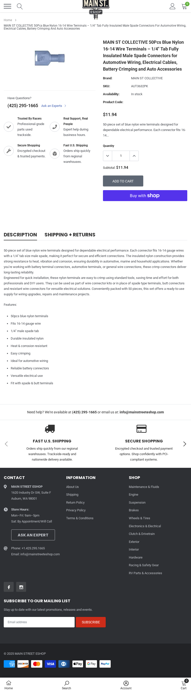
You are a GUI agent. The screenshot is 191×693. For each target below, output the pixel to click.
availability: (111, 94)
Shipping (72, 494)
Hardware (136, 557)
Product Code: (113, 102)
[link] (9, 587)
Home (8, 20)
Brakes (134, 510)
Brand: (107, 78)
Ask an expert (33, 535)
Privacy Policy (76, 510)
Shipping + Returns (70, 235)
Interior (134, 549)
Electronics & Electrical (145, 526)
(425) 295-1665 (22, 105)
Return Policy (75, 502)
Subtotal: (109, 168)
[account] (173, 6)
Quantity (108, 146)
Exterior (134, 542)
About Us (72, 487)
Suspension (137, 502)
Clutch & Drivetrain (142, 534)
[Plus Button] (134, 156)
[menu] (7, 6)
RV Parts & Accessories (145, 573)
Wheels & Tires (139, 518)
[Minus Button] (107, 156)
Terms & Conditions (80, 518)
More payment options (145, 208)
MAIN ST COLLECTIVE (147, 78)
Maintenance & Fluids (144, 487)
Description (20, 235)
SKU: (106, 86)
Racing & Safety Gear (144, 565)
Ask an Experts (52, 106)
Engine (133, 494)
